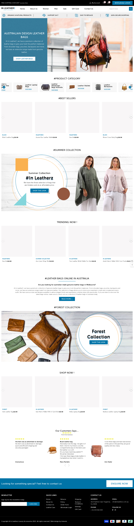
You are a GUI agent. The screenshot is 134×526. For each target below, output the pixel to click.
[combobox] (118, 9)
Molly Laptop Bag (75, 412)
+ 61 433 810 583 (97, 510)
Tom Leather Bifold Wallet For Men (80, 261)
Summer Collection (43, 259)
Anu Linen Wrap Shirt (42, 261)
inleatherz (39, 135)
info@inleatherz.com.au (120, 502)
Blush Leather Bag (8, 137)
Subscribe (33, 504)
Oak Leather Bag (7, 412)
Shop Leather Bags (24, 59)
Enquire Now (119, 483)
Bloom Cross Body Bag (110, 137)
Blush (4, 135)
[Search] (120, 9)
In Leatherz (73, 259)
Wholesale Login (122, 3)
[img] (67, 433)
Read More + (67, 299)
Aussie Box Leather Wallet (44, 137)
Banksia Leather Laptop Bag (112, 412)
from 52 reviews (67, 435)
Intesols (64, 521)
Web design (55, 521)
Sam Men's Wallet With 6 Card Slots (47, 412)
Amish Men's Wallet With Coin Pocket (115, 261)
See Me (71, 137)
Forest (4, 409)
